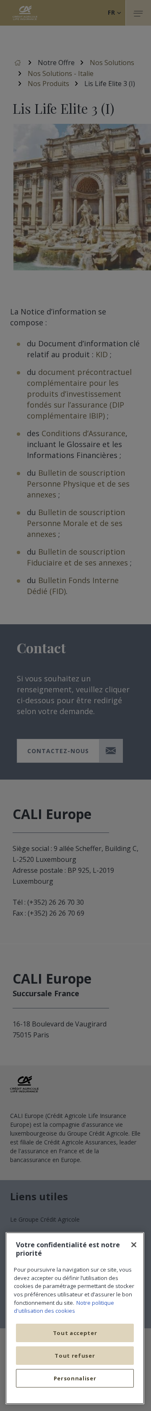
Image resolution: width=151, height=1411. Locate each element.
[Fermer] (134, 1245)
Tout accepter (75, 1333)
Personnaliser (75, 1378)
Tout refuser (75, 1355)
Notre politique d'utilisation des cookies (64, 1307)
